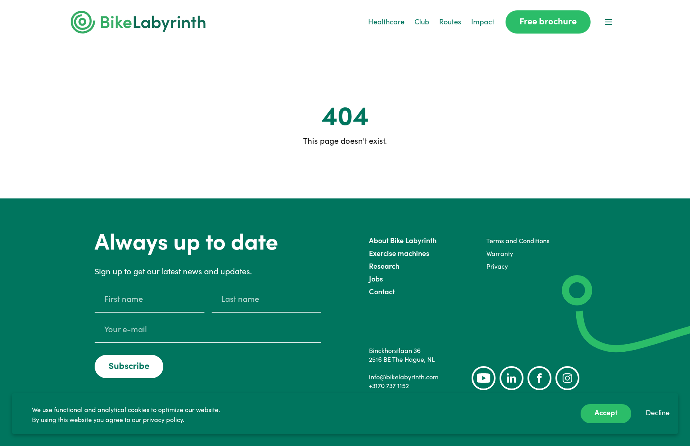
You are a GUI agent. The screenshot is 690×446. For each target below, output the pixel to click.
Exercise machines (399, 253)
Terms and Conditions (517, 241)
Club (421, 21)
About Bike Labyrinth (402, 240)
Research (384, 266)
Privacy (497, 266)
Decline (658, 412)
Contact (382, 291)
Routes (450, 21)
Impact (482, 21)
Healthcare (386, 21)
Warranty (499, 254)
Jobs (376, 278)
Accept (606, 412)
